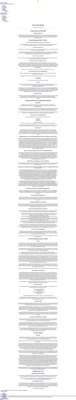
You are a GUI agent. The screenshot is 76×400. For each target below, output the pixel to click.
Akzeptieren (2, 398)
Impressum (20, 390)
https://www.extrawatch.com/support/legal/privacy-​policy (38, 282)
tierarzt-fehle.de (6, 390)
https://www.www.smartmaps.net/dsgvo (41, 386)
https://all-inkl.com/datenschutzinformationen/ (43, 86)
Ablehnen (5, 398)
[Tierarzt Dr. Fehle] (7, 3)
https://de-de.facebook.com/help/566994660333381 (49, 368)
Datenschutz (25, 390)
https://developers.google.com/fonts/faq (45, 378)
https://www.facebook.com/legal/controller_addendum (44, 360)
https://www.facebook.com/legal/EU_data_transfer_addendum (30, 368)
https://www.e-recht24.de (39, 388)
